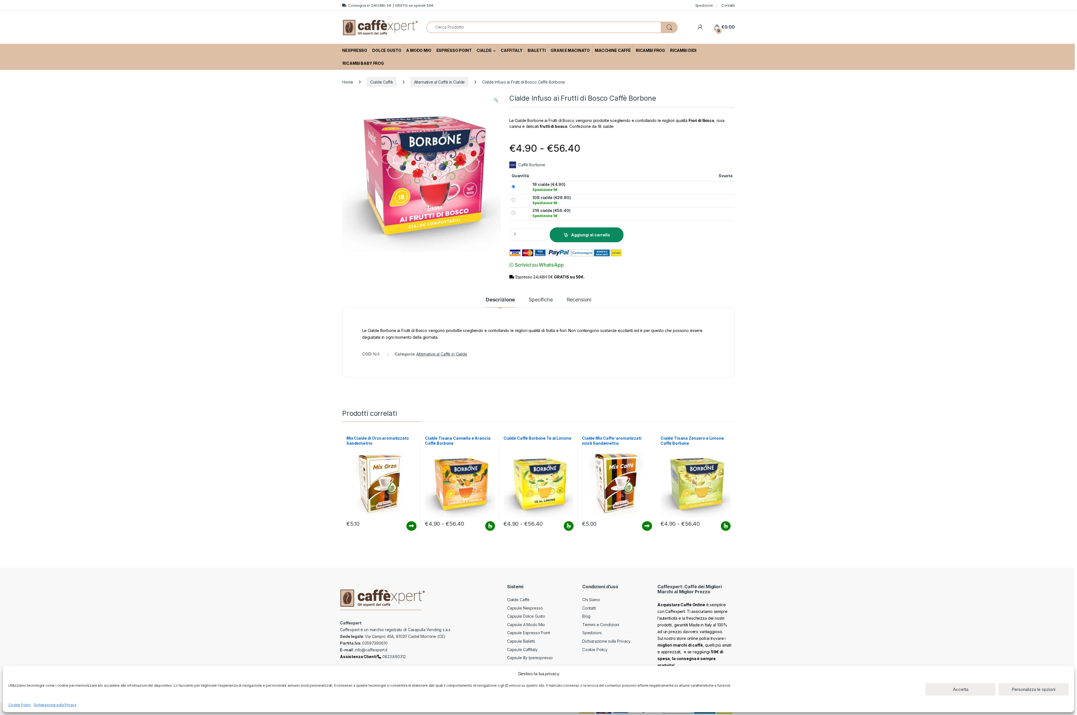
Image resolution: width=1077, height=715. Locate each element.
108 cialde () (551, 200)
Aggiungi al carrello (590, 234)
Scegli (489, 526)
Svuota (726, 175)
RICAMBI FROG (650, 50)
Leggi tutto (411, 526)
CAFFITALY (512, 50)
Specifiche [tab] (541, 300)
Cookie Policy (19, 705)
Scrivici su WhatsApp (539, 265)
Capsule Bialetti (521, 641)
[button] (495, 99)
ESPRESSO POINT (454, 50)
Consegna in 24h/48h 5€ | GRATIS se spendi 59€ (391, 5)
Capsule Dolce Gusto (526, 616)
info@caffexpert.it (371, 649)
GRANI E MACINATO (570, 50)
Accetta (960, 689)
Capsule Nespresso (525, 608)
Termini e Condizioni (600, 624)
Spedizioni (704, 5)
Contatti (728, 5)
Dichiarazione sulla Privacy (55, 705)
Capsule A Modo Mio (526, 624)
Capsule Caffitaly (522, 649)
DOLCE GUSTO (386, 50)
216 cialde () (551, 213)
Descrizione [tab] (500, 300)
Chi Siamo (591, 599)
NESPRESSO (354, 50)
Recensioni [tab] (579, 300)
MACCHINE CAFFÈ (613, 50)
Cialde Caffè (381, 82)
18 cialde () (548, 187)
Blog (586, 616)
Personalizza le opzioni (1033, 689)
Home (347, 82)
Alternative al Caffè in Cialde (439, 82)
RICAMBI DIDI (683, 50)
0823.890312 (393, 656)
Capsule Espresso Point (528, 632)
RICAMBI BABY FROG (363, 63)
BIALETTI (537, 50)
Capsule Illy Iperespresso (530, 657)
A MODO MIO (418, 50)
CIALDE (484, 50)
